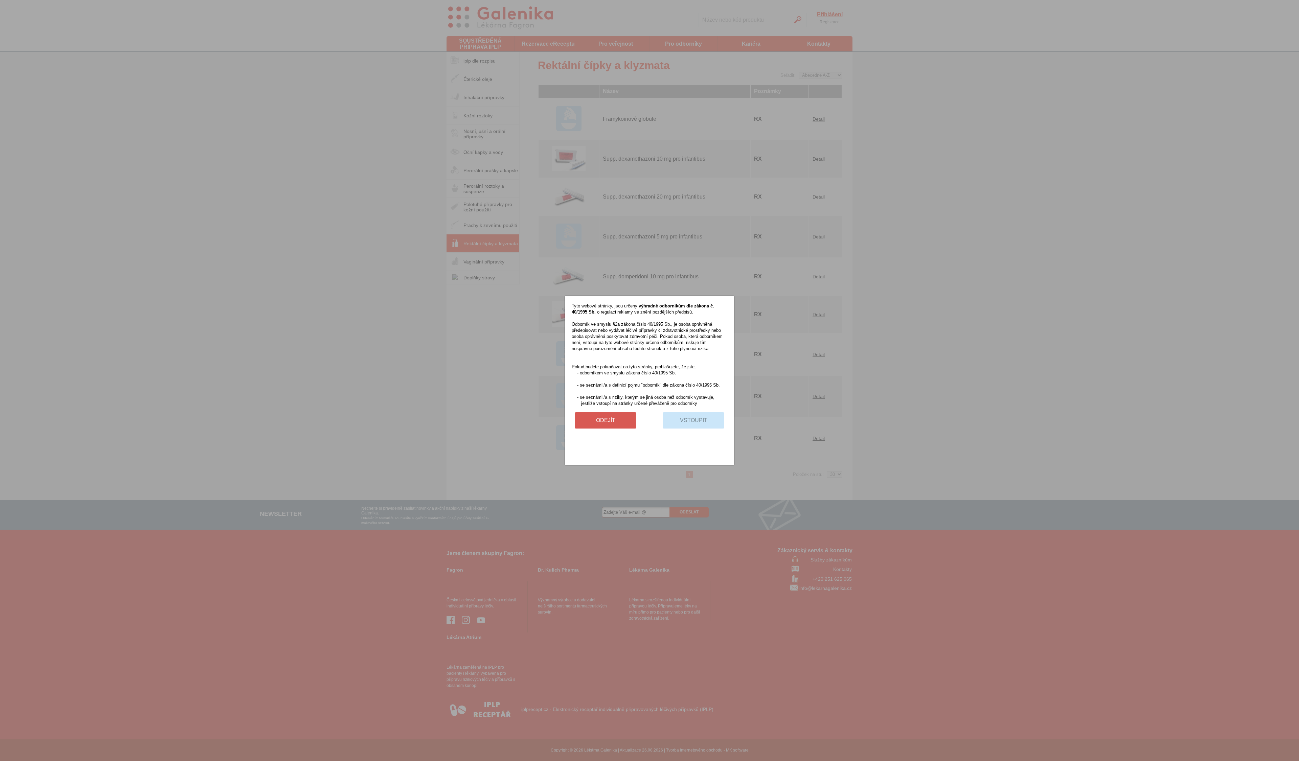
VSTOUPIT (693, 420)
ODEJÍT (605, 420)
